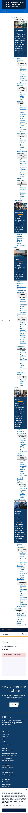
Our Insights (17, 200)
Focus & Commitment (23, 301)
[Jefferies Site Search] (9, 320)
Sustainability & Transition (22, 319)
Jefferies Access (6, 772)
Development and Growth (23, 306)
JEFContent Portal (7, 767)
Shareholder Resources (22, 583)
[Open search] (22, 634)
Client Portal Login (22, 97)
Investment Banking (22, 64)
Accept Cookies (14, 810)
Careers (16, 387)
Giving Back (20, 346)
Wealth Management (22, 182)
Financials (20, 566)
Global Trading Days (22, 365)
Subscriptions (5, 787)
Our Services (17, 18)
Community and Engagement (22, 296)
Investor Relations (19, 499)
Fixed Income (21, 133)
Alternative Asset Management (22, 156)
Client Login (17, 608)
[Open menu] (26, 634)
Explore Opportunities (23, 444)
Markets (19, 242)
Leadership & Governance (22, 550)
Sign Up (14, 704)
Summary (5, 642)
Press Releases (21, 606)
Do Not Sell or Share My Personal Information (14, 805)
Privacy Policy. (5, 802)
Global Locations (6, 784)
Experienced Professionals (22, 435)
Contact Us (5, 782)
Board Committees (23, 558)
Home (3, 629)
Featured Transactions (23, 80)
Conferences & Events (22, 377)
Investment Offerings (23, 168)
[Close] (26, 790)
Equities (19, 101)
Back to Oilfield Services (9, 646)
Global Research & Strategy (22, 89)
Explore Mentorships (23, 475)
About (15, 247)
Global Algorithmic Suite (23, 129)
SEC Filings (23, 573)
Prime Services (21, 245)
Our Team (23, 173)
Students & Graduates (22, 457)
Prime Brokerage (6, 770)
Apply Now (20, 482)
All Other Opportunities (23, 495)
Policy (19, 243)
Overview (19, 58)
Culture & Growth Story (8, 751)
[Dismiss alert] (25, 11)
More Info (5, 11)
